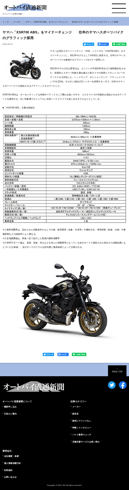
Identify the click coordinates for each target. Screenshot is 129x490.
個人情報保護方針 (12, 463)
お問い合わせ (10, 477)
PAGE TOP (117, 370)
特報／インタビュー (81, 427)
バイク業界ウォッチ (81, 435)
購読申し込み (10, 407)
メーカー (17, 22)
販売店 (75, 414)
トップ (6, 22)
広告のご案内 (10, 414)
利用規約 (8, 470)
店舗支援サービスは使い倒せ (86, 442)
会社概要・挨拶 (11, 456)
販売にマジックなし (81, 421)
